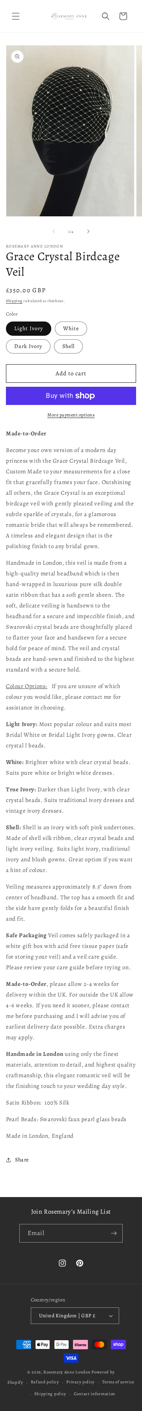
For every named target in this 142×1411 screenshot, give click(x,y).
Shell (68, 346)
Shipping (14, 300)
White (71, 328)
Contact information (94, 1394)
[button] (15, 16)
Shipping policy (50, 1394)
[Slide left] (53, 231)
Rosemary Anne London (66, 1372)
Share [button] (22, 1159)
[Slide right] (88, 231)
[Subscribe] (113, 1233)
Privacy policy (80, 1382)
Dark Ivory (28, 346)
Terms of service (118, 1382)
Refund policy (45, 1382)
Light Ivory (28, 328)
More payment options (71, 415)
